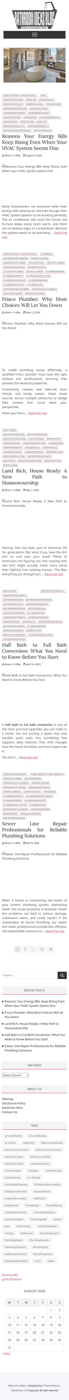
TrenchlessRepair (30, 813)
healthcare (39, 1198)
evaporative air (42, 1191)
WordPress (17, 1390)
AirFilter (31, 99)
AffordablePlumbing (15, 258)
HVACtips (42, 121)
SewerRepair (10, 813)
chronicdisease (13, 1170)
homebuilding (11, 443)
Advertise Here (12, 1108)
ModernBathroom (14, 626)
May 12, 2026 (32, 312)
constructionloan (14, 438)
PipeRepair (50, 791)
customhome (36, 438)
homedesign (56, 443)
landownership (34, 451)
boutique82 (10, 1275)
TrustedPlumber (12, 293)
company (33, 1170)
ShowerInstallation (41, 634)
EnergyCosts (46, 99)
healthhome (11, 1205)
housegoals (32, 447)
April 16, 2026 (33, 664)
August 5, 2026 (33, 155)
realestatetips (52, 460)
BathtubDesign (37, 608)
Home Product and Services (19, 95)
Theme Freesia (51, 1385)
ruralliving (10, 465)
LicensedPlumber (13, 271)
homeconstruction (34, 443)
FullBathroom (36, 612)
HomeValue (29, 621)
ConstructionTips (13, 612)
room (38, 1261)
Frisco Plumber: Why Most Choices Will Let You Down (34, 302)
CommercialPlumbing (16, 782)
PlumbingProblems (14, 280)
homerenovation (38, 617)
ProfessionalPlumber (16, 289)
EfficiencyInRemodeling (47, 1184)
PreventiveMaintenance (17, 130)
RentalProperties (43, 1254)
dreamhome (54, 438)
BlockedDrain (33, 778)
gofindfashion (12, 1279)
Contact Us (9, 1112)
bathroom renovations (48, 1149)
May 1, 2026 (32, 490)
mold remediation (47, 1226)
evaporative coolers (15, 1198)
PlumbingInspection (38, 275)
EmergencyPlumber (14, 262)
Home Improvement (14, 595)
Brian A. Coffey (12, 155)
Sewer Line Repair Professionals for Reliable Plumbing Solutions (34, 830)
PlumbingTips (35, 284)
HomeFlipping (54, 1205)
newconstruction (14, 456)
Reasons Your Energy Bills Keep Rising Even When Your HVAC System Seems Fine (34, 142)
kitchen (58, 1219)
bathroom (28, 1142)
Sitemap (7, 1099)
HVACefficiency (12, 117)
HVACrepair (30, 117)
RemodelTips (33, 630)
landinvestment (12, 451)
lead (7, 1226)
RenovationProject (14, 634)
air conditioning (37, 1135)
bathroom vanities (40, 1156)
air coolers (10, 1142)
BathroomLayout (13, 604)
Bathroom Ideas (17, 1385)
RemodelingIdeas (13, 630)
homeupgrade (11, 621)
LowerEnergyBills (38, 126)
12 (41, 949)
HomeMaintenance (39, 112)
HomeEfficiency (39, 108)
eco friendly (33, 1177)
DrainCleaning (39, 258)
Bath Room (9, 590)
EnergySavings (34, 104)
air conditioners (13, 1135)
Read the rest (38, 413)
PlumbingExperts (13, 275)
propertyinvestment (39, 456)
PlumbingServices (13, 284)
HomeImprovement (14, 112)
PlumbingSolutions (15, 804)
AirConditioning (13, 99)
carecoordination (40, 1163)
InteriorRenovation (50, 621)
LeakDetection (32, 791)
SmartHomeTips (43, 130)
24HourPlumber (12, 778)
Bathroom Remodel (52, 590)
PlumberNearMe (55, 271)
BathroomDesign (13, 599)
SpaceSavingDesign (14, 639)
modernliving (54, 451)
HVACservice (10, 121)
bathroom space (14, 1156)
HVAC (43, 95)
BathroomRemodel (37, 604)
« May (6, 1354)
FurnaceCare (53, 104)
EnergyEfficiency (13, 104)
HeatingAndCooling (15, 108)
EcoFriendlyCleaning (16, 1184)
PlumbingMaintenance (39, 796)
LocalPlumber (34, 271)
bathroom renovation (17, 1149)
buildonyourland (14, 434)
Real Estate (9, 429)
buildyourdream (37, 434)
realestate (9, 460)
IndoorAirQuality (14, 126)
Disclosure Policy (14, 1103)
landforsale (49, 447)
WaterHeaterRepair (14, 818)
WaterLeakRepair (35, 293)
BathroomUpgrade (14, 608)
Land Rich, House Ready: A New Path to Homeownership (34, 477)
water (51, 1261)
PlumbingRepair (38, 280)
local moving (24, 1226)
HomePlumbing (12, 791)
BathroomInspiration (39, 599)
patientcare (26, 1233)
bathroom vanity (14, 1163)
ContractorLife (53, 1170)
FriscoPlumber (56, 262)
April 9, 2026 (32, 843)
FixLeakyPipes (36, 262)
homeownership (12, 447)
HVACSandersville (49, 117)
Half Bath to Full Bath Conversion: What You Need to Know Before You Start (34, 651)
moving (9, 1233)
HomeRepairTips (37, 267)
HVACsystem (27, 121)
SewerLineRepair (40, 809)
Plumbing (46, 253)
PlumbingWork (36, 626)
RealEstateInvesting (30, 460)
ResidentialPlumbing (44, 289)
